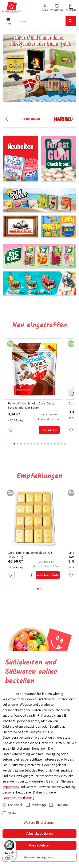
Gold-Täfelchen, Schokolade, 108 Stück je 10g (30, 555)
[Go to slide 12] (51, 444)
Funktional (62, 805)
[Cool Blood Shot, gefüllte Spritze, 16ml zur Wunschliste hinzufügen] (70, 429)
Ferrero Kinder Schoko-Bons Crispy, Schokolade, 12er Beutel (31, 405)
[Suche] (71, 21)
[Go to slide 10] (45, 444)
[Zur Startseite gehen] (11, 7)
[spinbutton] (24, 575)
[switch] (9, 858)
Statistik (14, 813)
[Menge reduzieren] (17, 575)
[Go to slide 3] (21, 444)
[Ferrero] (31, 119)
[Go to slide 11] (48, 444)
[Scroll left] (6, 118)
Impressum (11, 787)
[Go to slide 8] (38, 444)
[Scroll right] (72, 118)
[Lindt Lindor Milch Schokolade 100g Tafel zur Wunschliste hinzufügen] (70, 574)
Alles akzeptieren (39, 833)
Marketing (38, 805)
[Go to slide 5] (28, 444)
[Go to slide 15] (61, 444)
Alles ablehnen (39, 845)
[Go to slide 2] (18, 444)
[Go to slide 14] (58, 444)
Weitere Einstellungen (39, 822)
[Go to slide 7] (34, 444)
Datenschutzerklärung (18, 798)
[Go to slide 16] (65, 444)
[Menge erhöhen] (31, 575)
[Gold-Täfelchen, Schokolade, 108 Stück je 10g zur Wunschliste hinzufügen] (10, 574)
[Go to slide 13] (55, 444)
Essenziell (15, 805)
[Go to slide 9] (41, 444)
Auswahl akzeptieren (39, 857)
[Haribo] (62, 119)
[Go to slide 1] (14, 444)
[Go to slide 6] (31, 444)
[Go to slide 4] (24, 444)
